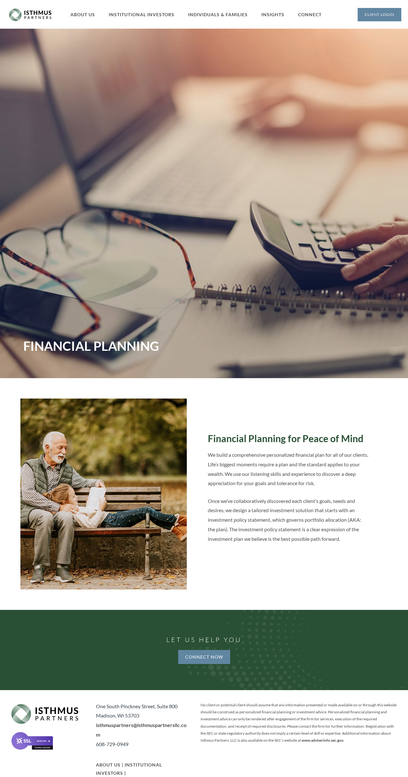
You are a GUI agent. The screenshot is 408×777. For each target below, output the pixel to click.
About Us (108, 764)
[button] (86, 14)
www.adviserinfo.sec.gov (322, 740)
